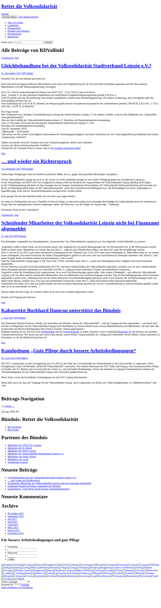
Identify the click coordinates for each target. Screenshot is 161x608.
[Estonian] (121, 564)
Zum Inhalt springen (28, 17)
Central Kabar (70, 331)
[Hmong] (154, 564)
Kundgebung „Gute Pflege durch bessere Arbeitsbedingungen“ (68, 350)
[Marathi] (96, 573)
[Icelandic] (50, 573)
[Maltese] (78, 570)
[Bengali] (6, 576)
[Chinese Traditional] (122, 567)
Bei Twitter (13, 429)
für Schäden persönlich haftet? (66, 148)
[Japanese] (61, 573)
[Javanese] (82, 576)
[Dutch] (137, 567)
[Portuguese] (49, 564)
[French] (38, 564)
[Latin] (24, 567)
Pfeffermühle (48, 331)
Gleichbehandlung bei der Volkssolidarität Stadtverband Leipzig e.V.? (76, 65)
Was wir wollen (15, 22)
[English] (6, 564)
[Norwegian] (117, 576)
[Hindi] (58, 576)
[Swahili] (108, 570)
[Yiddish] (19, 579)
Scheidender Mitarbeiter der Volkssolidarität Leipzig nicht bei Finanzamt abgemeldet (49, 483)
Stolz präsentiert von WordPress (17, 587)
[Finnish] (28, 573)
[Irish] (4, 567)
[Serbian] (98, 570)
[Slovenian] (143, 576)
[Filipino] (147, 567)
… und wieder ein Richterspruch (36, 161)
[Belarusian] (151, 570)
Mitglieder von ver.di (18, 459)
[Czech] (28, 576)
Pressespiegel (14, 28)
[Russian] (52, 567)
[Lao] (91, 576)
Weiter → (10, 406)
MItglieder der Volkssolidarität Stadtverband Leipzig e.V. (36, 453)
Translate (24, 584)
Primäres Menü (9, 17)
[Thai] (116, 570)
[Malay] (32, 567)
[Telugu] (63, 567)
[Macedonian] (102, 576)
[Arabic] (139, 570)
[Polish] (88, 570)
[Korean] (72, 573)
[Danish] (61, 564)
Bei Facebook (14, 427)
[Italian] (48, 570)
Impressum (13, 36)
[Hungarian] (37, 570)
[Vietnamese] (128, 570)
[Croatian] (17, 573)
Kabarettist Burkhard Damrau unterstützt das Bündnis (61, 310)
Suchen (5, 14)
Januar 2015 (14, 530)
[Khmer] (57, 570)
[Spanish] (17, 564)
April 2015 (13, 524)
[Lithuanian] (84, 573)
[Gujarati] (143, 564)
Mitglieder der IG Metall (20, 448)
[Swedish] (116, 573)
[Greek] (49, 576)
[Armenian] (148, 573)
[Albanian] (82, 567)
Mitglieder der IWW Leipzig (22, 451)
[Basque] (93, 567)
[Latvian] (68, 570)
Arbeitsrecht (7, 58)
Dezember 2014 (15, 533)
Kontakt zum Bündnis (18, 31)
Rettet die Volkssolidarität (29, 6)
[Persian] (42, 567)
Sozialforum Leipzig (18, 462)
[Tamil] (154, 576)
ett (78, 331)
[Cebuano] (17, 576)
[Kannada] (14, 567)
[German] (27, 564)
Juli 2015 (12, 519)
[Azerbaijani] (86, 564)
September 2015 (16, 516)
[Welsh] (137, 573)
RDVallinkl (27, 73)
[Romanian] (130, 576)
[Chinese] (110, 564)
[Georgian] (7, 570)
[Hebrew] (38, 573)
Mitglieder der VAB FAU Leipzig (24, 445)
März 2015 (13, 527)
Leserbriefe (13, 25)
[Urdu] (72, 567)
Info (17, 58)
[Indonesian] (69, 576)
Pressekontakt (14, 34)
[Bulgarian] (104, 567)
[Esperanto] (39, 576)
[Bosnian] (99, 564)
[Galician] (132, 564)
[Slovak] (106, 573)
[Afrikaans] (73, 564)
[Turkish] (128, 573)
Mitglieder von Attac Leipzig (22, 456)
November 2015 (16, 513)
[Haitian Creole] (21, 570)
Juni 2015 (12, 522)
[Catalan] (6, 573)
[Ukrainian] (7, 579)
